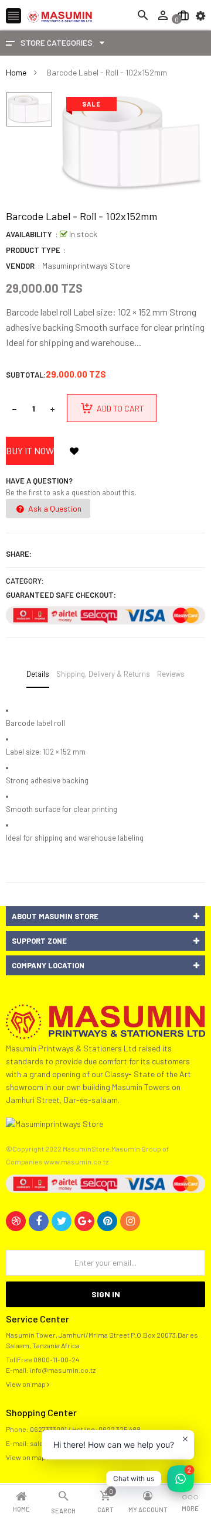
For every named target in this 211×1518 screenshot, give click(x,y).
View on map (26, 1384)
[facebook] (39, 1221)
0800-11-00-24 (56, 1359)
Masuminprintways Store (86, 265)
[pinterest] (107, 1221)
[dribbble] (16, 1221)
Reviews (171, 674)
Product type (33, 250)
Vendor (20, 265)
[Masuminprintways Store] (105, 1020)
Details (37, 674)
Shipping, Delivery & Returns (103, 674)
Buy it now (30, 450)
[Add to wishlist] (74, 451)
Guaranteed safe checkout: (61, 594)
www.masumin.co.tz (76, 1161)
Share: (19, 553)
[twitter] (62, 1221)
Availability (29, 234)
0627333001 (48, 1429)
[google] (84, 1221)
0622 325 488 (119, 1429)
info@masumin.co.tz (63, 1370)
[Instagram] (130, 1221)
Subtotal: (26, 374)
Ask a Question (53, 508)
